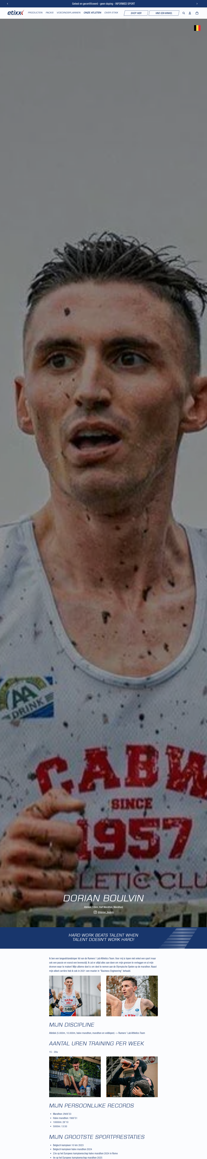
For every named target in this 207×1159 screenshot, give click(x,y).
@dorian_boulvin (106, 912)
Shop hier (136, 13)
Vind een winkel (164, 13)
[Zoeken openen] (183, 13)
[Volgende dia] (197, 3)
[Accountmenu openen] (189, 13)
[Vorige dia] (7, 3)
